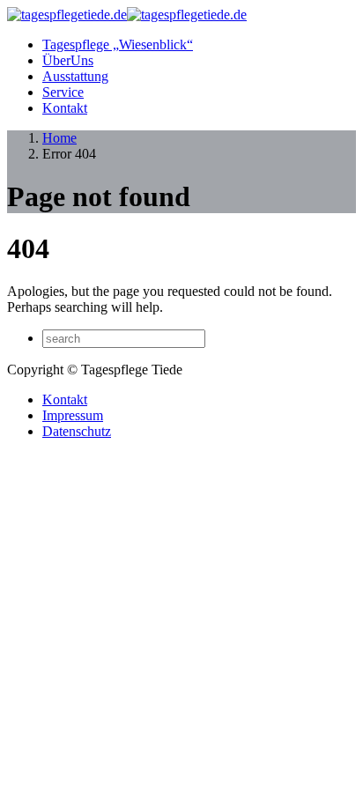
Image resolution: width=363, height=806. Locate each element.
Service (63, 92)
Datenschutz (76, 431)
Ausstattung (75, 76)
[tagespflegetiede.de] (127, 14)
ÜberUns (67, 60)
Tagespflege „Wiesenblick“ (117, 44)
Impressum (72, 415)
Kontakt (64, 107)
